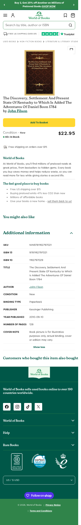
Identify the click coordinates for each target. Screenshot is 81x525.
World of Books (34, 505)
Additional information (26, 233)
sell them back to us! (59, 201)
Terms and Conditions (41, 511)
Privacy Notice (53, 505)
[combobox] (39, 25)
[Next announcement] (74, 5)
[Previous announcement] (4, 5)
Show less (39, 347)
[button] (5, 15)
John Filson (17, 111)
